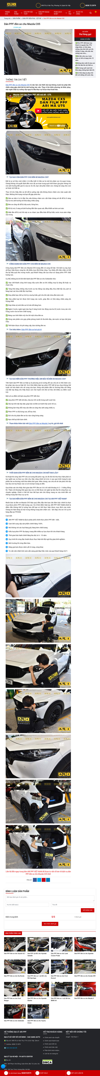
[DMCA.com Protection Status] (47, 1061)
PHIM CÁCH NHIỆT (58, 13)
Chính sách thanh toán (52, 1041)
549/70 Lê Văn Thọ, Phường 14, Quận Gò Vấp (55, 5)
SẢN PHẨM (16, 13)
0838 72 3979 (90, 5)
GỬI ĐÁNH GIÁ (87, 910)
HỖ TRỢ (69, 13)
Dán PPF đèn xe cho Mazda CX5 (18, 85)
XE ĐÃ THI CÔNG (79, 13)
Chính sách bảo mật (51, 1047)
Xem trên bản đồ (11, 1048)
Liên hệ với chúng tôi (51, 1054)
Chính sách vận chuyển (52, 1037)
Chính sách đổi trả (50, 1044)
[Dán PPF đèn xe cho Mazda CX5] (38, 152)
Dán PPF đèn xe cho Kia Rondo (14, 976)
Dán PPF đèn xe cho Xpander (83, 953)
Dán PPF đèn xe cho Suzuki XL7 (14, 953)
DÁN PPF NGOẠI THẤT (44, 13)
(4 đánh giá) (17, 27)
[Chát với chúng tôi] (3, 1066)
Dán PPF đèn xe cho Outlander (14, 1021)
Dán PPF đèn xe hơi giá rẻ (31, 330)
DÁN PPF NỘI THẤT (28, 13)
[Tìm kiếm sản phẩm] (90, 13)
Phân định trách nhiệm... (52, 1050)
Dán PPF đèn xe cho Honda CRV (85, 976)
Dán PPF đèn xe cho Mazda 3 (84, 998)
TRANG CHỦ (7, 13)
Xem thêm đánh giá (50, 924)
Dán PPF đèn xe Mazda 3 (39, 423)
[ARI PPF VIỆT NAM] (11, 4)
